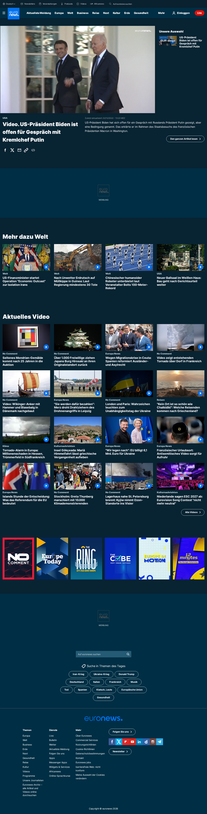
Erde (127, 13)
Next (106, 13)
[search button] (110, 3)
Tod (66, 689)
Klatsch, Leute (104, 689)
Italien (96, 682)
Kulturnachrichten (64, 446)
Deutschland (77, 682)
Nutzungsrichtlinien (86, 744)
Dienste (53, 730)
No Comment (10, 353)
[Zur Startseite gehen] (13, 13)
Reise (95, 13)
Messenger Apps (58, 762)
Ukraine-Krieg (101, 674)
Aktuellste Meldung (39, 13)
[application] (77, 69)
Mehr (78, 730)
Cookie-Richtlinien (85, 749)
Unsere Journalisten (33, 780)
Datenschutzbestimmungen (90, 753)
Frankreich (115, 682)
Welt (70, 13)
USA (159, 273)
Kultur (116, 13)
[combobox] (127, 3)
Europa (59, 13)
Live (199, 12)
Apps (52, 758)
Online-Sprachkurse (59, 775)
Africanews (55, 771)
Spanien (82, 689)
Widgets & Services (59, 767)
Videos (26, 771)
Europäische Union (132, 689)
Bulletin (53, 740)
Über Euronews (84, 735)
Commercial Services (87, 740)
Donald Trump (126, 674)
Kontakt (80, 758)
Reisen (161, 399)
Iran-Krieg (78, 674)
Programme (29, 775)
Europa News (112, 353)
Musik (134, 682)
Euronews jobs (83, 762)
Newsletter (119, 751)
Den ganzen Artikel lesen (184, 138)
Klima (6, 446)
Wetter (52, 744)
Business (82, 13)
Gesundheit (141, 13)
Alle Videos (191, 512)
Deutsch (9, 4)
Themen (27, 730)
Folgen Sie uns (56, 753)
